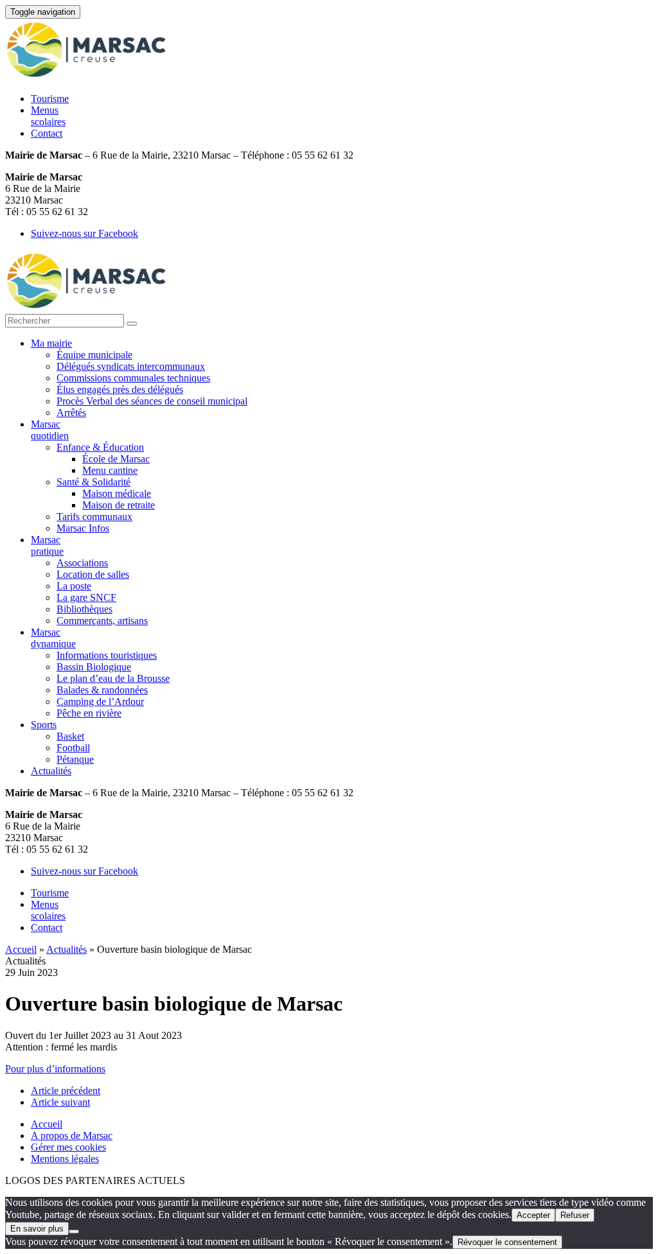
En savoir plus (37, 1228)
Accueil (21, 949)
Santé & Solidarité (93, 481)
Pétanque (75, 759)
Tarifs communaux (94, 516)
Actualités (51, 770)
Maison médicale (116, 493)
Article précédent (65, 1090)
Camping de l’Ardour (100, 701)
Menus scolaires (48, 116)
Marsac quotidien (50, 430)
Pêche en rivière (89, 713)
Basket (70, 736)
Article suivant (60, 1102)
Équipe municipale (94, 354)
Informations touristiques (107, 655)
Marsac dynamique (53, 638)
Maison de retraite (118, 505)
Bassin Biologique (94, 666)
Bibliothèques (84, 609)
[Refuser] (74, 1231)
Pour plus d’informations (55, 1068)
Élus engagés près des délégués (120, 389)
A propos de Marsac (71, 1135)
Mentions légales (65, 1158)
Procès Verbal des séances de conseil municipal (152, 401)
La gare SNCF (86, 597)
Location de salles (93, 574)
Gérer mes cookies (68, 1147)
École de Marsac (116, 458)
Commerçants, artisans (102, 620)
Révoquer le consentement (507, 1242)
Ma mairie (51, 343)
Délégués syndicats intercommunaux (131, 366)
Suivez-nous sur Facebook (84, 233)
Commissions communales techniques (133, 377)
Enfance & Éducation (100, 447)
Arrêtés (71, 412)
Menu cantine (110, 470)
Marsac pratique (47, 545)
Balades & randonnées (102, 689)
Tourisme (50, 98)
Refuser (574, 1215)
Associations (82, 562)
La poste (74, 585)
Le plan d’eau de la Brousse (113, 678)
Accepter (533, 1215)
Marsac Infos (83, 528)
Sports (44, 724)
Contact (46, 133)
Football (73, 747)
